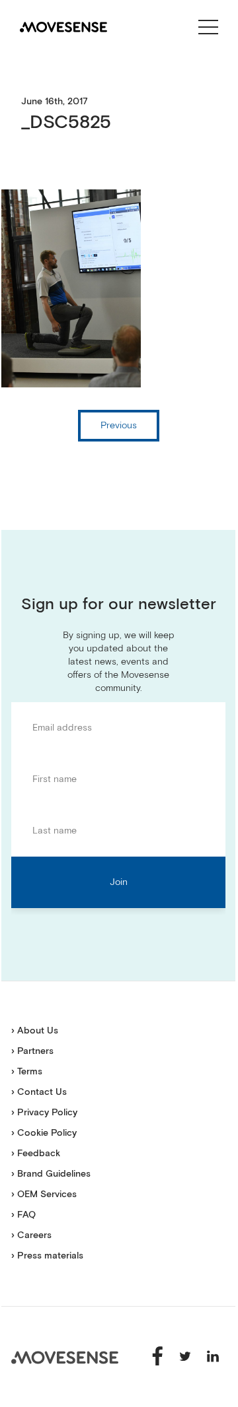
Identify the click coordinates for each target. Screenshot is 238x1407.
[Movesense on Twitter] (186, 1356)
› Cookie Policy (44, 1133)
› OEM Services (44, 1194)
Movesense (64, 1357)
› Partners (32, 1051)
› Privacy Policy (44, 1113)
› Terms (26, 1072)
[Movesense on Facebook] (159, 1356)
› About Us (34, 1031)
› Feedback (35, 1154)
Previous (118, 426)
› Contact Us (39, 1092)
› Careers (31, 1235)
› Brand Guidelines (51, 1174)
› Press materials (47, 1256)
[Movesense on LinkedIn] (212, 1356)
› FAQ (23, 1215)
